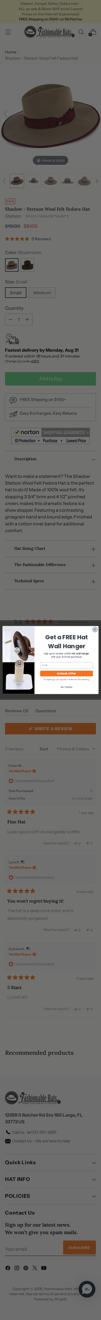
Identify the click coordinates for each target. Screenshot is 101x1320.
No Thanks (66, 687)
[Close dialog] (94, 629)
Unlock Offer (66, 673)
